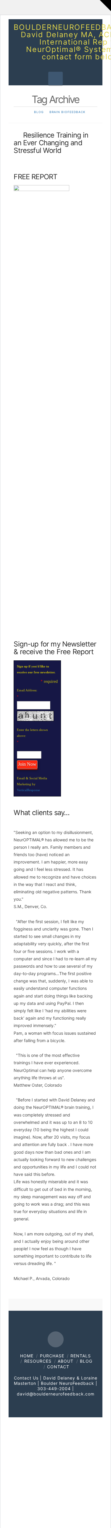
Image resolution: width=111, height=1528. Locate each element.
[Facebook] (56, 1339)
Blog (86, 1361)
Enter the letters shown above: (32, 732)
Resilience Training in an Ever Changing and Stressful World (51, 143)
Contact (58, 1366)
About (65, 1361)
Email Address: (27, 690)
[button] (55, 78)
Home (26, 1355)
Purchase (52, 1355)
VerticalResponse (28, 790)
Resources (38, 1361)
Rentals (80, 1355)
